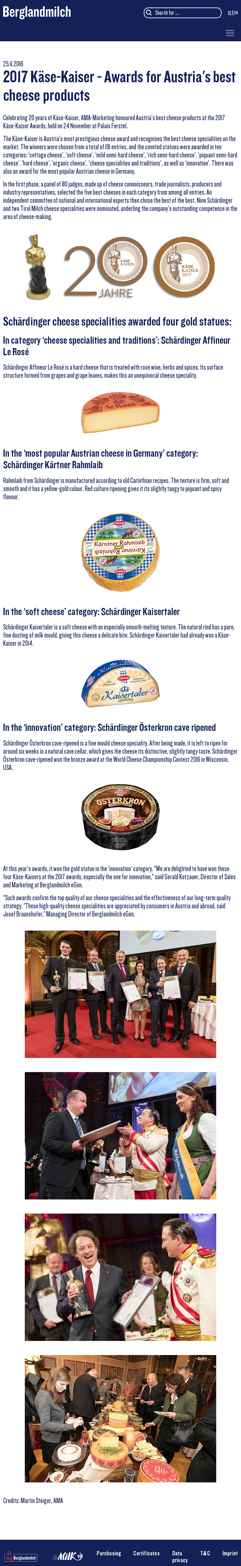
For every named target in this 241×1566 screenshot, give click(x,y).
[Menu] (230, 33)
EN (236, 12)
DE (230, 12)
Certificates (146, 1553)
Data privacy (180, 1557)
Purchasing (109, 1553)
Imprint (230, 1553)
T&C (205, 1553)
